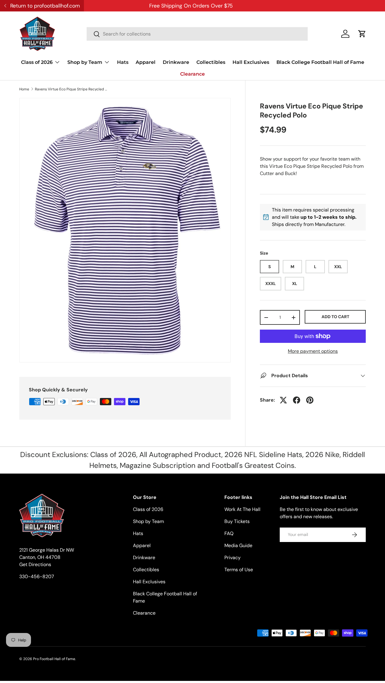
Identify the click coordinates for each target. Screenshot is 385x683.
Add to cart (335, 316)
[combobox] (197, 34)
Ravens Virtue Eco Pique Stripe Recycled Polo (71, 89)
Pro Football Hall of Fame (54, 658)
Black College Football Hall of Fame (320, 62)
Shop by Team (84, 62)
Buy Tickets (237, 521)
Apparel (146, 62)
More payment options (313, 351)
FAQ (228, 533)
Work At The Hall (242, 509)
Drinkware (176, 62)
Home (24, 89)
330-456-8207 (36, 576)
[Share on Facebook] (296, 400)
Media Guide (238, 545)
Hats (122, 62)
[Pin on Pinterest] (309, 400)
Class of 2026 (37, 62)
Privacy (232, 557)
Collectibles (210, 62)
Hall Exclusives (251, 62)
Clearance (192, 74)
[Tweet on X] (283, 400)
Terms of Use (238, 569)
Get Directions (35, 564)
